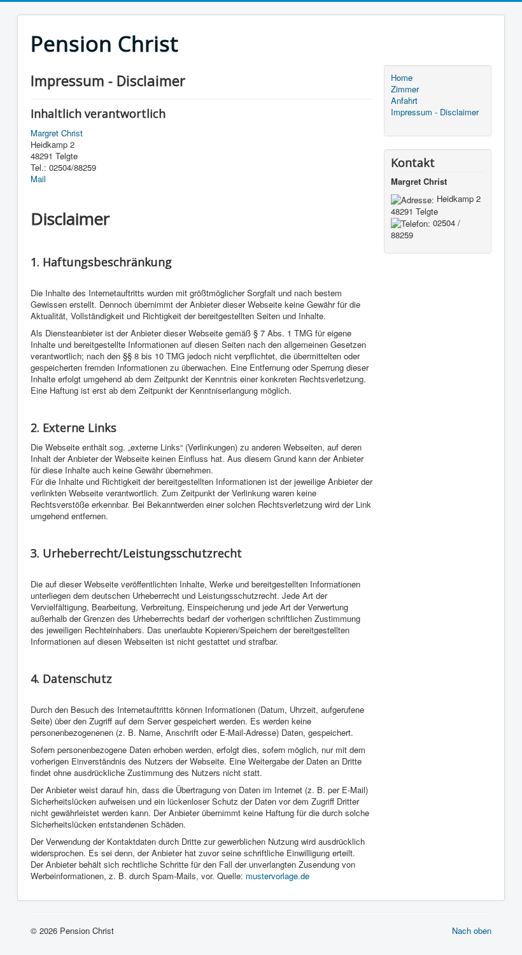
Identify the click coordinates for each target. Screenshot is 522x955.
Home (402, 77)
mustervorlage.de (277, 876)
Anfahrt (404, 100)
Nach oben (471, 930)
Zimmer (405, 89)
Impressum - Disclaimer (435, 112)
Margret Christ (57, 133)
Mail (38, 179)
